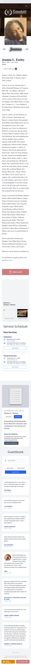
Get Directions (15, 348)
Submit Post (15, 472)
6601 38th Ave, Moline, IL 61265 (16, 345)
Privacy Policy (10, 657)
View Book (8, 416)
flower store (8, 260)
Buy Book (18, 416)
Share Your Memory (11, 443)
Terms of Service (20, 657)
